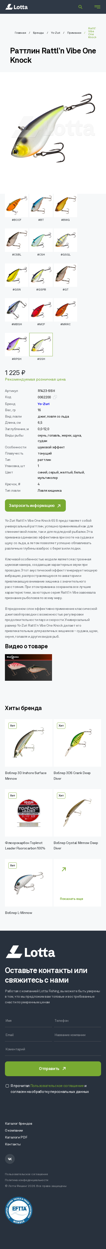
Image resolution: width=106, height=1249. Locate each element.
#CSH (41, 254)
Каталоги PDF (16, 1137)
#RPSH (16, 359)
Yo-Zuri (55, 33)
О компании (14, 1130)
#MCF (41, 324)
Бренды (38, 33)
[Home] (16, 7)
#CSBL (16, 254)
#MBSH (17, 324)
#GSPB (41, 289)
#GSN (17, 289)
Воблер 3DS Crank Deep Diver (72, 776)
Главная (20, 33)
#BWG (65, 220)
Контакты (13, 1144)
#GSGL (66, 254)
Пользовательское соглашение (26, 1174)
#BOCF (16, 220)
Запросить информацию (32, 506)
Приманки (74, 33)
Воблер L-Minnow (18, 913)
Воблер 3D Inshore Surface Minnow (26, 776)
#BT (41, 220)
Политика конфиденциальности (26, 1180)
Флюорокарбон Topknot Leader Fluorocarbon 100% (25, 846)
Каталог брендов (18, 1123)
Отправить (49, 1069)
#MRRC (65, 324)
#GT (66, 289)
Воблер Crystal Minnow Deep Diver (75, 846)
